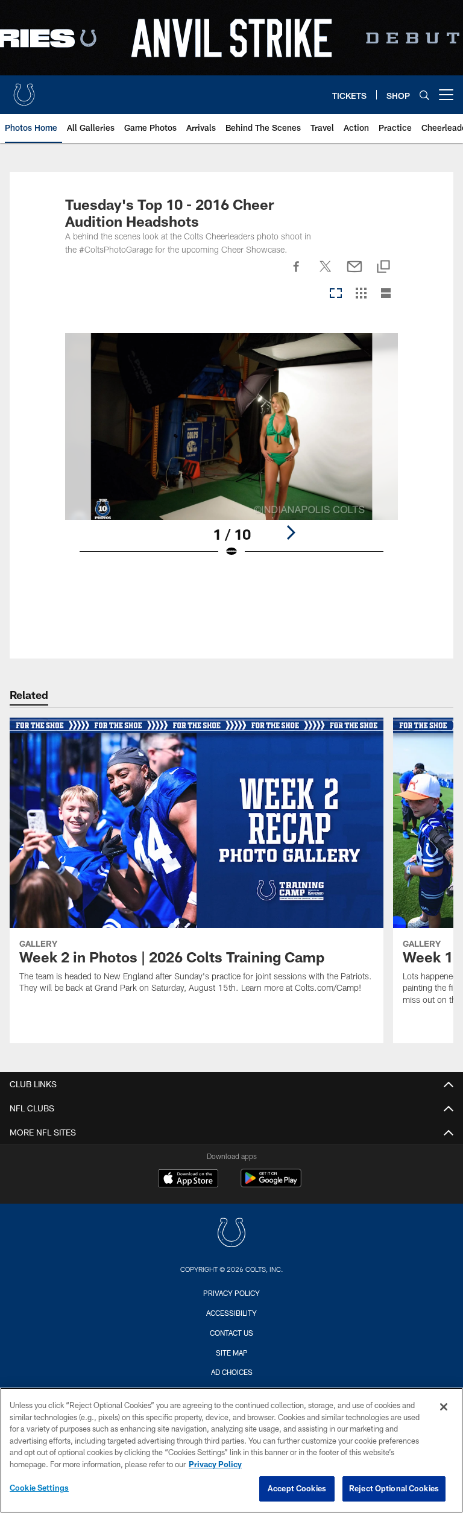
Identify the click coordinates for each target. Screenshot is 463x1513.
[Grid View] (361, 294)
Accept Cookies (297, 1488)
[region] (231, 1450)
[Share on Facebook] (296, 273)
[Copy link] (383, 267)
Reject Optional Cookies (394, 1488)
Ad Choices (232, 1372)
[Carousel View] (336, 294)
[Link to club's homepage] (24, 89)
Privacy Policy (231, 1293)
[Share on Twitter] (325, 273)
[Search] (424, 95)
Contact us (231, 1332)
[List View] (386, 294)
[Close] (443, 1407)
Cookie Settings (39, 1487)
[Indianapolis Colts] (231, 1234)
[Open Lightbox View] (231, 453)
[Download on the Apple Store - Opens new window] (188, 1179)
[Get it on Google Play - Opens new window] (271, 1184)
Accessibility (231, 1313)
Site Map (232, 1352)
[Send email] (354, 273)
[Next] (290, 532)
